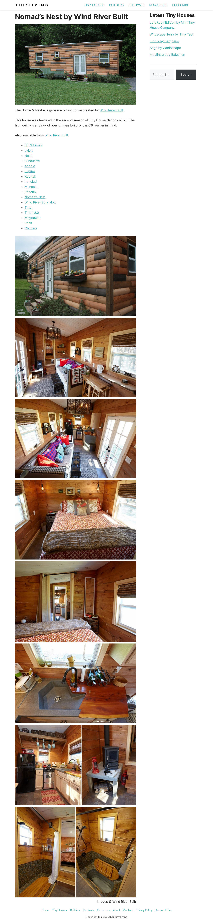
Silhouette (32, 161)
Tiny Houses (94, 5)
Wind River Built (111, 110)
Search (186, 75)
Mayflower (33, 218)
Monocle (31, 187)
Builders (116, 5)
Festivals (136, 5)
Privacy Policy (144, 910)
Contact (127, 910)
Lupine (30, 171)
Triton (29, 207)
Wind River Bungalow (40, 202)
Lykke (29, 151)
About (116, 910)
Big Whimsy (33, 145)
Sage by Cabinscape (165, 48)
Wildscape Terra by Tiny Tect (171, 34)
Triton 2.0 (32, 213)
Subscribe (180, 5)
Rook (28, 223)
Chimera (31, 228)
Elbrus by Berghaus (164, 41)
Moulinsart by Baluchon (167, 55)
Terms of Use (163, 910)
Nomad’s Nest (35, 197)
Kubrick (30, 176)
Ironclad (31, 182)
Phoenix (30, 192)
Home (45, 910)
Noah (28, 156)
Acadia (30, 166)
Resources (158, 5)
